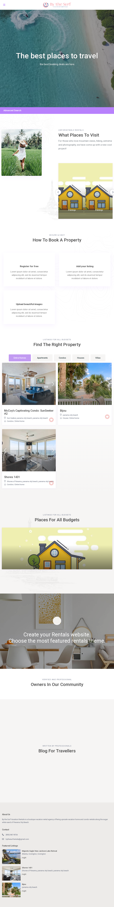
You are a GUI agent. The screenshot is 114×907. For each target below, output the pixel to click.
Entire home (19, 421)
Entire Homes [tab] (20, 358)
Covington (42, 854)
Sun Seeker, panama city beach (19, 418)
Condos (10, 421)
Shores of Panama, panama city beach (22, 481)
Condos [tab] (62, 358)
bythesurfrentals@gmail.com (17, 839)
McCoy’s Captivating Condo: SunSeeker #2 (29, 412)
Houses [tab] (80, 358)
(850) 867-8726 (12, 835)
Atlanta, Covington (29, 854)
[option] (72, 191)
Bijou (63, 410)
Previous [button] (58, 192)
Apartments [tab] (42, 358)
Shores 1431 (12, 477)
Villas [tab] (98, 358)
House (65, 418)
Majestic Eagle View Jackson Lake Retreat (39, 851)
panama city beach (40, 418)
